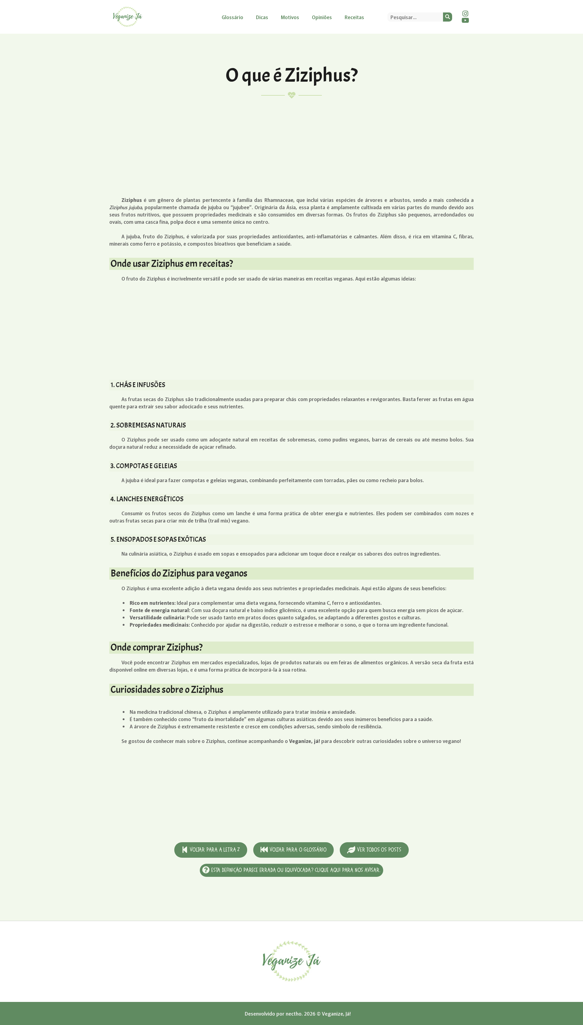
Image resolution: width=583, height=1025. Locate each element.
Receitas (354, 17)
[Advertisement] (291, 147)
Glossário (232, 17)
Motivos (290, 17)
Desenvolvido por (265, 1013)
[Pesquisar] (447, 17)
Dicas (262, 17)
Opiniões (322, 17)
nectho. (294, 1013)
